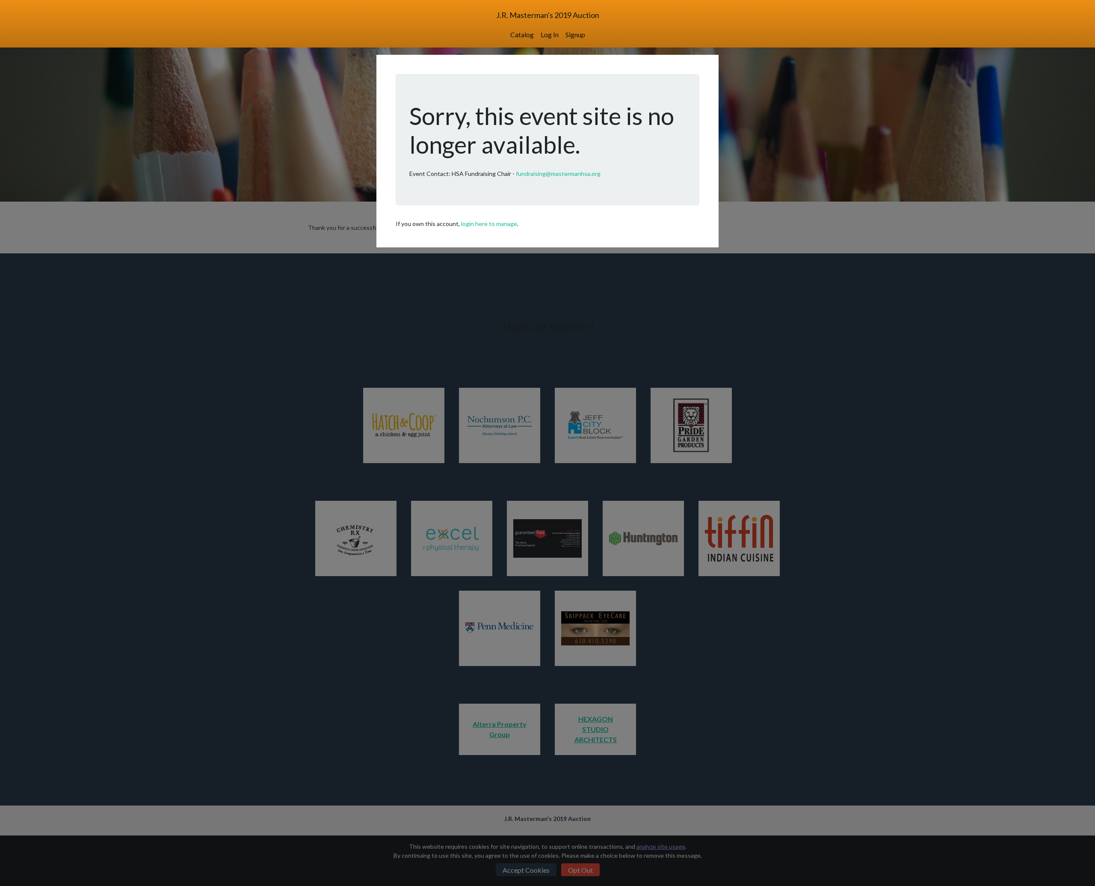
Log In (550, 34)
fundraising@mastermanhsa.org (558, 173)
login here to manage (489, 223)
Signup (575, 34)
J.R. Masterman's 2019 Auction (547, 15)
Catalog (522, 34)
